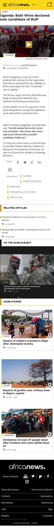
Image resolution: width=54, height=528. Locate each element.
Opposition (16, 198)
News (5, 12)
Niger (7, 336)
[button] (29, 44)
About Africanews (10, 490)
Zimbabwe (9, 435)
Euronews (48, 516)
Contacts (5, 496)
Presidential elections (22, 192)
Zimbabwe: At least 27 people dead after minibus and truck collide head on (26, 442)
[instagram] (27, 481)
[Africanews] (19, 5)
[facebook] (48, 477)
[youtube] (26, 477)
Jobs (3, 509)
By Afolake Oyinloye (12, 65)
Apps (50, 509)
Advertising (47, 503)
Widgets (5, 516)
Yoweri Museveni (32, 181)
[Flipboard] (41, 477)
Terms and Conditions (42, 490)
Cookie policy (46, 496)
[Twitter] (33, 477)
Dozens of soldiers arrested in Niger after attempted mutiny (25, 342)
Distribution (7, 503)
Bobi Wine (15, 187)
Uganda (9, 55)
